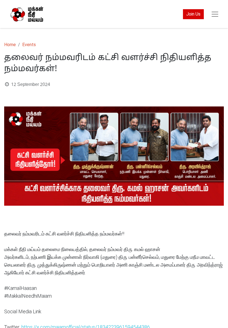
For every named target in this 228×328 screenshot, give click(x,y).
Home (10, 44)
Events (29, 44)
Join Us (193, 14)
